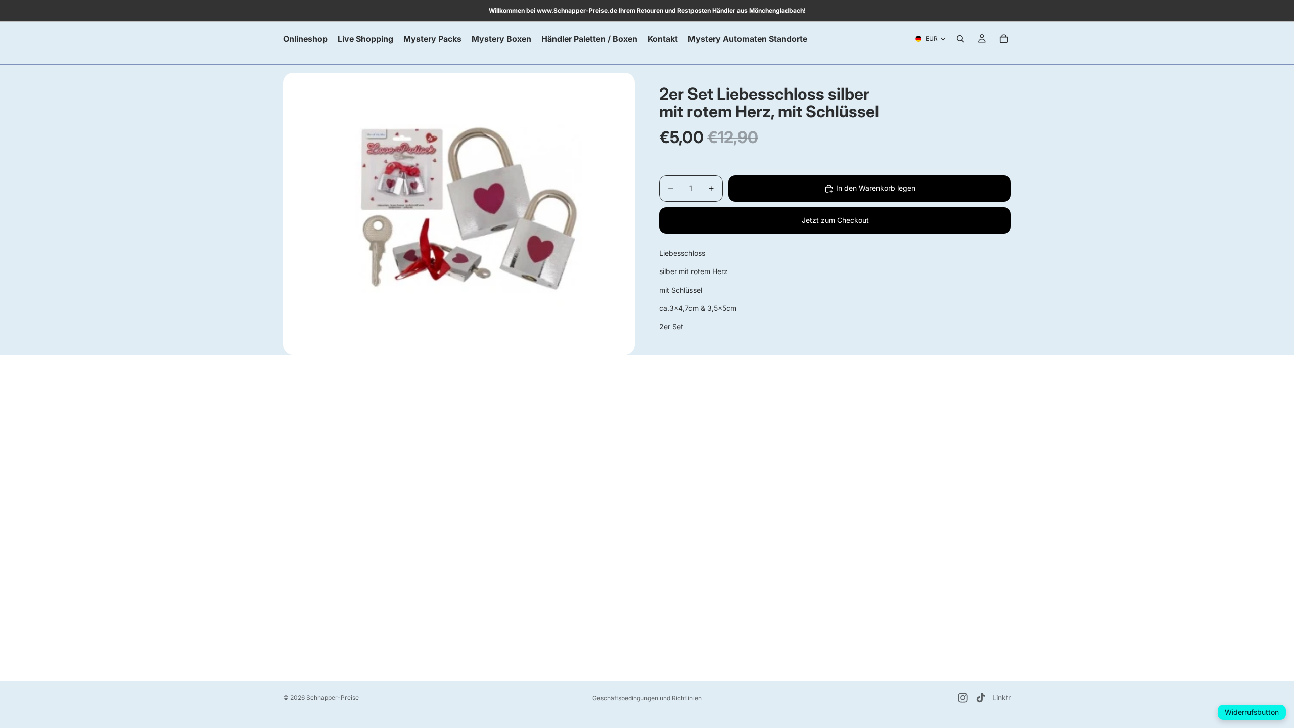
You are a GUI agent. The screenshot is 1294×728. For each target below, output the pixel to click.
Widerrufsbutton (1252, 712)
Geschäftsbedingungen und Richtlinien (647, 698)
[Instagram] (963, 698)
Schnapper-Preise (332, 697)
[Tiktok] (981, 698)
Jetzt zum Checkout (835, 220)
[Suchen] (960, 39)
